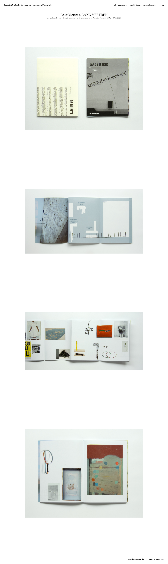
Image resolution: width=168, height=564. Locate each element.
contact (161, 5)
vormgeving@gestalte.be (42, 5)
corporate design (149, 5)
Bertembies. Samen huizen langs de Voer (148, 559)
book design (122, 5)
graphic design (135, 5)
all (115, 5)
